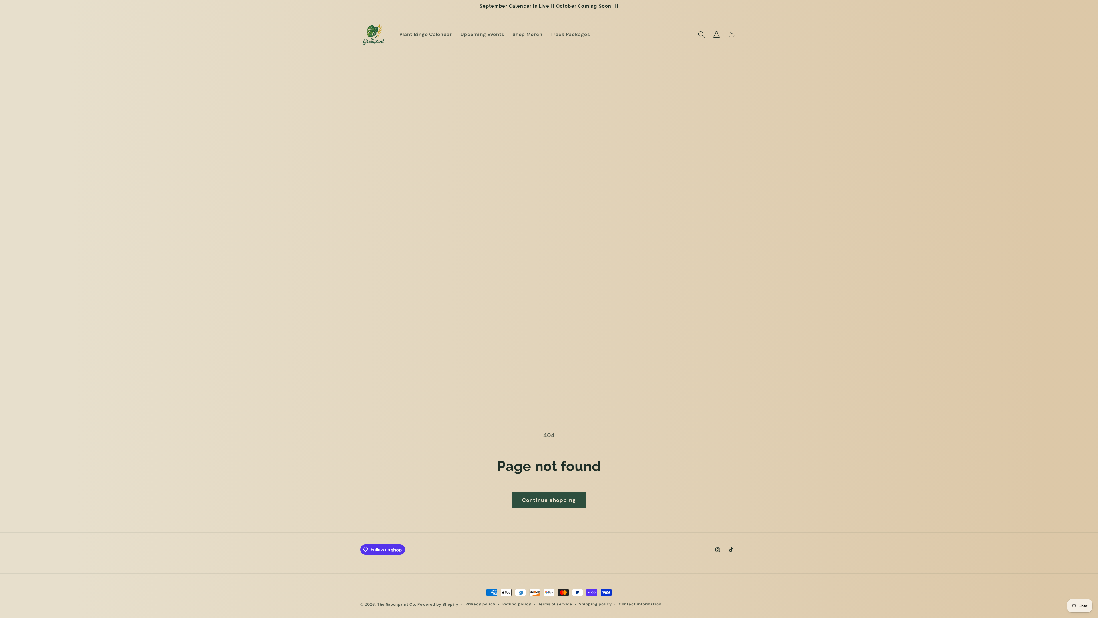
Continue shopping (549, 500)
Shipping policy (595, 604)
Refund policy (516, 604)
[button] (701, 34)
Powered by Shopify (438, 604)
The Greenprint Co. (396, 604)
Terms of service (555, 604)
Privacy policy (481, 604)
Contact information (640, 604)
